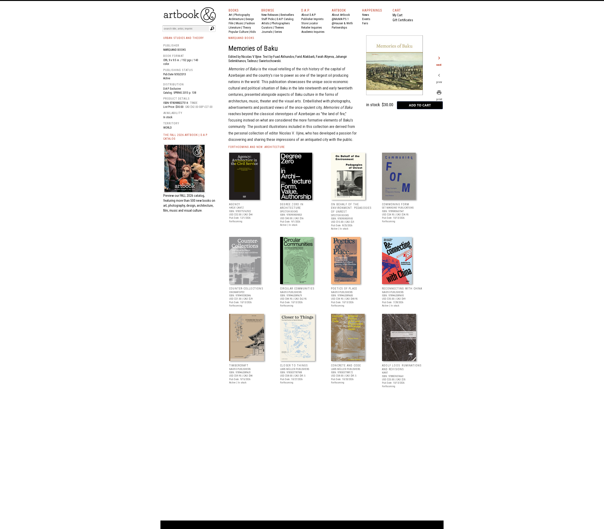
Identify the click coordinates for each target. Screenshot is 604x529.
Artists (265, 23)
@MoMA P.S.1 (340, 19)
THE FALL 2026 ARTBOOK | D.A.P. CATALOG (185, 137)
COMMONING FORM (395, 204)
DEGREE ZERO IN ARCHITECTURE (291, 206)
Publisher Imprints (312, 19)
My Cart (398, 15)
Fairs (365, 23)
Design (250, 19)
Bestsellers (287, 15)
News (365, 15)
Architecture (236, 19)
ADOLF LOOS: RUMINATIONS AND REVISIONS (402, 367)
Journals (266, 32)
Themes (279, 27)
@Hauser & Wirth (342, 23)
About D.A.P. (308, 15)
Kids (253, 32)
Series (278, 32)
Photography (242, 15)
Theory (247, 27)
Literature (234, 27)
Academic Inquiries (312, 32)
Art (230, 15)
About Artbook (341, 15)
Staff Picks (268, 19)
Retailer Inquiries (311, 27)
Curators (266, 27)
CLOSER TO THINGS (294, 365)
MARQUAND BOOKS (241, 38)
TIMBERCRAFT (238, 365)
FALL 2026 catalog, (192, 195)
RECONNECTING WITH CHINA (402, 288)
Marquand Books (174, 49)
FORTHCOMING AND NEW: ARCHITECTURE (256, 147)
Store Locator (309, 23)
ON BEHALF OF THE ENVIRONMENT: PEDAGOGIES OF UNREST (351, 208)
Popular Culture (238, 32)
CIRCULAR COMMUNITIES (297, 288)
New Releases (269, 15)
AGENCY (234, 204)
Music (239, 23)
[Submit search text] (212, 28)
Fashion (250, 23)
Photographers (281, 23)
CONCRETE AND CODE (346, 365)
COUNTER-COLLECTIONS (246, 288)
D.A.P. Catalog (285, 19)
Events (366, 19)
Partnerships (339, 27)
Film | (232, 23)
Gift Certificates (403, 20)
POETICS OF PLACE (344, 288)
